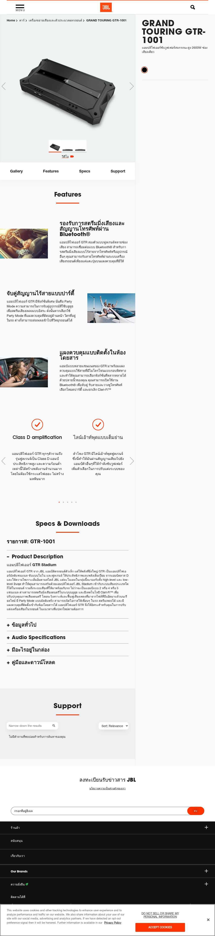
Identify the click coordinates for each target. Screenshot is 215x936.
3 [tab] (68, 502)
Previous (3, 86)
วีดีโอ (65, 156)
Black (144, 69)
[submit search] (54, 726)
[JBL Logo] (106, 7)
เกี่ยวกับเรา (18, 856)
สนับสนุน (17, 841)
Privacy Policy (112, 922)
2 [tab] (63, 502)
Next (131, 86)
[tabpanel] (67, 77)
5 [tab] (76, 502)
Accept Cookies (160, 927)
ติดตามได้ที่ (18, 897)
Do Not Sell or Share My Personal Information (160, 915)
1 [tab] (59, 502)
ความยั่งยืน (18, 884)
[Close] (208, 919)
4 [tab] (72, 502)
